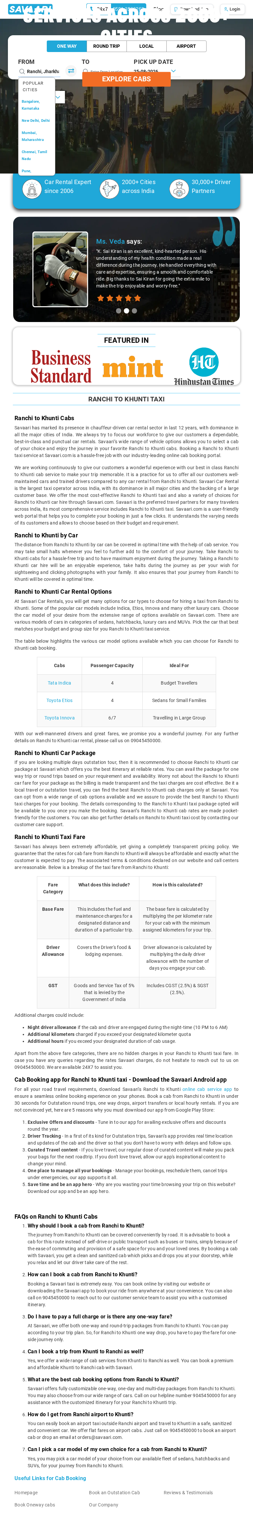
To (86, 61)
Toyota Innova (59, 717)
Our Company (103, 1504)
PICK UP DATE (153, 61)
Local (146, 46)
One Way (67, 46)
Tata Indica (59, 683)
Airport (186, 46)
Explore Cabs (126, 79)
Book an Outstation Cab (114, 1492)
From (26, 61)
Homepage (26, 1492)
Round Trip (106, 46)
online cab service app (207, 1089)
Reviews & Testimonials (188, 1492)
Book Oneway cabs (34, 1504)
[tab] (118, 311)
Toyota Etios (59, 700)
